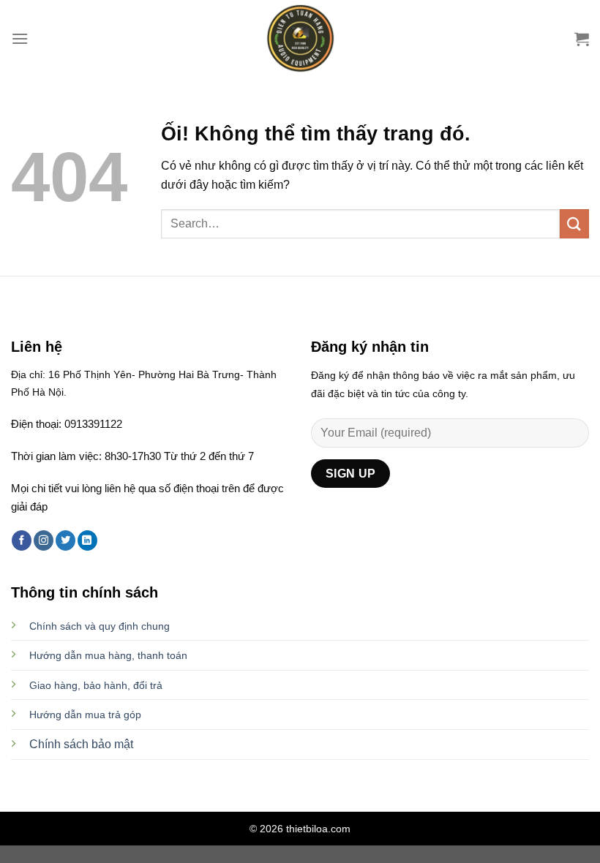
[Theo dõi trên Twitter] (65, 540)
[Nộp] (574, 223)
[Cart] (581, 39)
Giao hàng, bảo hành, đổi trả (95, 685)
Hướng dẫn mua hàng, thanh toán (108, 655)
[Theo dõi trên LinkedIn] (87, 540)
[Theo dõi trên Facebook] (21, 540)
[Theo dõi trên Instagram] (43, 540)
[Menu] (20, 38)
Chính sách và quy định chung (99, 626)
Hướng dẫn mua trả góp (85, 714)
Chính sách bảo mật (81, 744)
